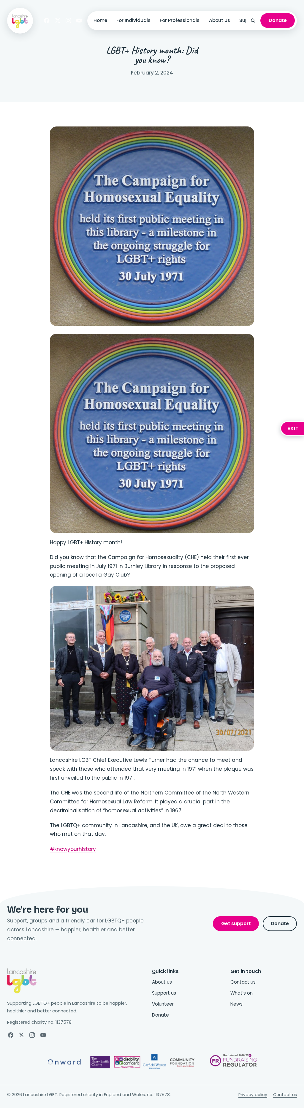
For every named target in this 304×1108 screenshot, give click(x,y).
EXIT (293, 428)
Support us (164, 993)
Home (100, 20)
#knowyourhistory (73, 849)
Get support (236, 923)
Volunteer (163, 1004)
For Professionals (180, 20)
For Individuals (133, 20)
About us (219, 20)
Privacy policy (252, 1095)
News (236, 1004)
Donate (278, 20)
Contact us (243, 982)
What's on (241, 993)
